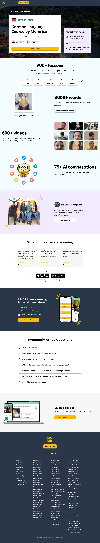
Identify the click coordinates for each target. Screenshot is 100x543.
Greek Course (54, 476)
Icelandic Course (55, 482)
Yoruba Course (54, 524)
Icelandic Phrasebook (74, 482)
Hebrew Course (55, 478)
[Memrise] (3, 3)
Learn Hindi (36, 480)
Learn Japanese (37, 489)
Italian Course (54, 487)
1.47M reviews (58, 281)
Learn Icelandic (37, 482)
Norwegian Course (56, 496)
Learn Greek (37, 476)
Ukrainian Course (55, 522)
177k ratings (42, 281)
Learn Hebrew (37, 478)
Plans (17, 469)
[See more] (96, 3)
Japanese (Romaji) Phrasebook (73, 493)
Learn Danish (37, 465)
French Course (54, 471)
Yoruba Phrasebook (74, 532)
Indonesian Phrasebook (75, 485)
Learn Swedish (37, 509)
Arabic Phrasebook (73, 460)
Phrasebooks (20, 485)
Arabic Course (54, 460)
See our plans (28, 320)
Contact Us (19, 463)
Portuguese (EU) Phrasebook (72, 510)
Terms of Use (41, 537)
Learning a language (22, 482)
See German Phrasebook (65, 111)
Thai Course (54, 517)
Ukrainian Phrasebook (74, 530)
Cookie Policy (59, 537)
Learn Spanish (37, 504)
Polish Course (54, 500)
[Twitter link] (48, 453)
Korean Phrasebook (74, 496)
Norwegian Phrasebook (75, 499)
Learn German (13, 11)
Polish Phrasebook (73, 503)
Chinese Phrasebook (74, 463)
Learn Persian (37, 496)
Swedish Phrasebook (74, 523)
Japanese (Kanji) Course (57, 489)
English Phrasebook (74, 469)
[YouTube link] (52, 453)
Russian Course (55, 507)
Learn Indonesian (38, 485)
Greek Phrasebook (73, 476)
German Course (55, 474)
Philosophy (19, 471)
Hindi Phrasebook (73, 480)
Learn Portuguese (38, 500)
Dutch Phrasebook (73, 467)
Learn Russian (37, 502)
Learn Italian (37, 487)
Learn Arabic (37, 460)
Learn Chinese (37, 463)
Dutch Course (54, 467)
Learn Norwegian (38, 493)
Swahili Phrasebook (73, 521)
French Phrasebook (73, 471)
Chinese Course (55, 463)
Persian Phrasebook (74, 501)
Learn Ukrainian (38, 515)
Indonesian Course (56, 485)
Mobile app (19, 467)
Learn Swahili (37, 507)
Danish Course (54, 465)
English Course (54, 469)
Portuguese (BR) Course (57, 502)
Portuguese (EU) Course (57, 504)
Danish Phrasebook (73, 465)
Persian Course (54, 498)
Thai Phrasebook (73, 525)
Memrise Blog (20, 476)
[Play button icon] (23, 102)
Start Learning (24, 2)
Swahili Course (54, 513)
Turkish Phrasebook (74, 528)
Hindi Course (54, 480)
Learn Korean (37, 491)
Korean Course (54, 493)
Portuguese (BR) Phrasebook (72, 506)
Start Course (35, 49)
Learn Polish (37, 498)
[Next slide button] (81, 81)
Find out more (65, 220)
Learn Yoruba (37, 517)
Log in (12, 3)
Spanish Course (55, 511)
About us (18, 460)
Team (17, 474)
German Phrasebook (74, 474)
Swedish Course (55, 515)
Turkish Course (55, 520)
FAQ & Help (19, 465)
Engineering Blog (21, 480)
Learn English (37, 469)
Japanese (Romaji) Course (57, 491)
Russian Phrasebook (74, 513)
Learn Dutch (37, 467)
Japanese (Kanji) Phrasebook (72, 490)
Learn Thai (36, 511)
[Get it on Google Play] (58, 275)
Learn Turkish (37, 513)
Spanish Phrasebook (74, 519)
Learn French (37, 471)
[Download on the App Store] (42, 275)
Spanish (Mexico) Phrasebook (73, 516)
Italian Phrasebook (73, 487)
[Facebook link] (44, 453)
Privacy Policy (50, 537)
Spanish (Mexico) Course (57, 509)
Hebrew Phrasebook (74, 478)
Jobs (17, 478)
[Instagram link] (56, 453)
